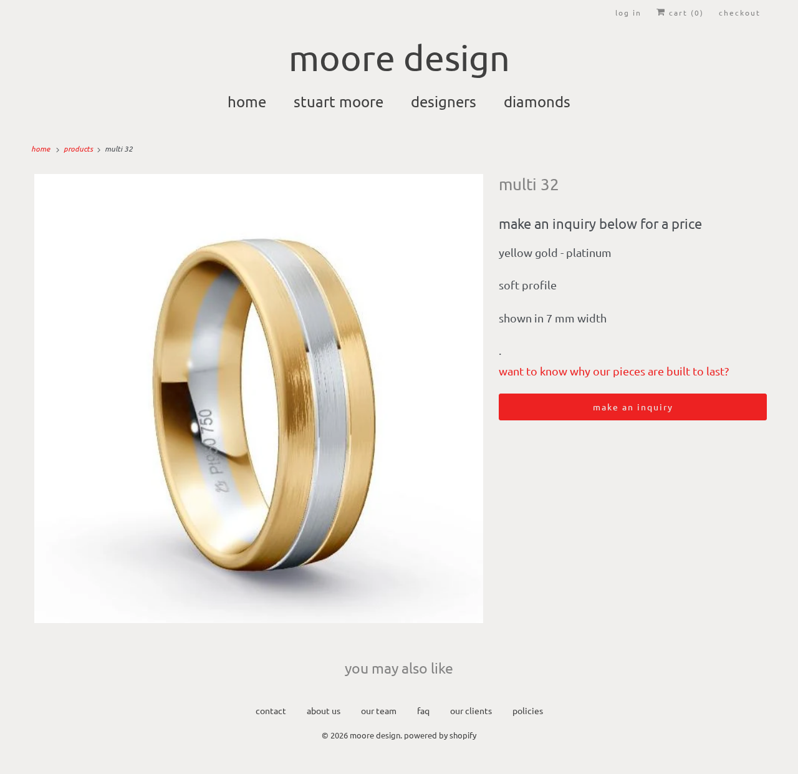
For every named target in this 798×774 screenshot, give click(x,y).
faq (423, 710)
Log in (628, 12)
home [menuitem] (247, 101)
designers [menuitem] (443, 101)
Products (79, 148)
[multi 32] (258, 398)
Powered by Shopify (440, 735)
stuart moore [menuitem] (338, 101)
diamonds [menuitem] (537, 101)
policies (527, 710)
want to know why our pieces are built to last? (614, 370)
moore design (375, 735)
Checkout (740, 12)
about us (323, 710)
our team (379, 710)
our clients (471, 710)
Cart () (685, 12)
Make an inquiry (633, 406)
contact (271, 710)
